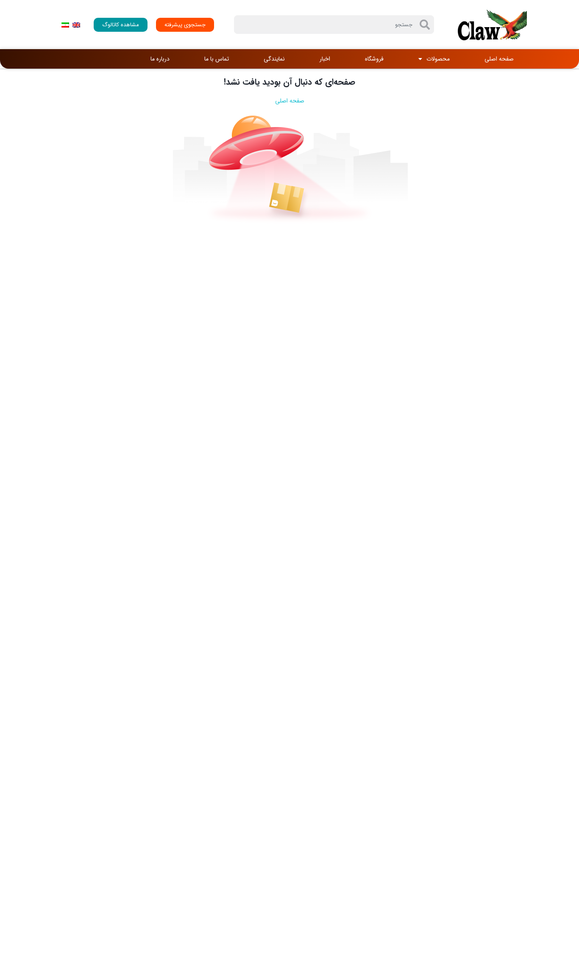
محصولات (438, 59)
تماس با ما (216, 59)
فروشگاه (374, 59)
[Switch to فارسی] (65, 24)
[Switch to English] (76, 24)
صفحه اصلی (499, 59)
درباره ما (160, 59)
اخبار (325, 59)
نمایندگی (274, 59)
